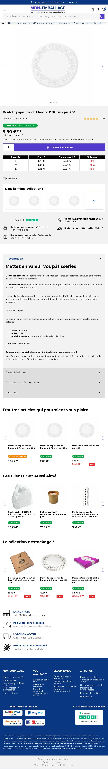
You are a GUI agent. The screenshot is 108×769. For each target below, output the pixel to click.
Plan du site (86, 697)
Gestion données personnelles (53, 759)
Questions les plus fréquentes (62, 677)
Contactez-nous (58, 2)
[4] (94, 119)
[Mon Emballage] (48, 9)
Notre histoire (9, 680)
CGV (36, 765)
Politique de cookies (90, 693)
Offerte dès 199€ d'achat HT (29, 637)
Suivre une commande (65, 686)
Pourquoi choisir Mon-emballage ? (13, 684)
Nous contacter (10, 693)
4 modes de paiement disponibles (32, 626)
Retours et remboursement (62, 690)
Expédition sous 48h (41, 681)
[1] (85, 119)
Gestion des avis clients (91, 685)
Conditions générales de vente (92, 681)
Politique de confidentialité (87, 689)
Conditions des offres (40, 695)
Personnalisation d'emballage (11, 689)
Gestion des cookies (52, 762)
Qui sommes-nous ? (13, 677)
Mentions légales (88, 677)
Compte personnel (38, 690)
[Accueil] (3, 23)
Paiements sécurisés (38, 685)
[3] (91, 119)
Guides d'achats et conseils (63, 682)
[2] (88, 119)
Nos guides (72, 2)
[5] (97, 119)
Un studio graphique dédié (28, 649)
